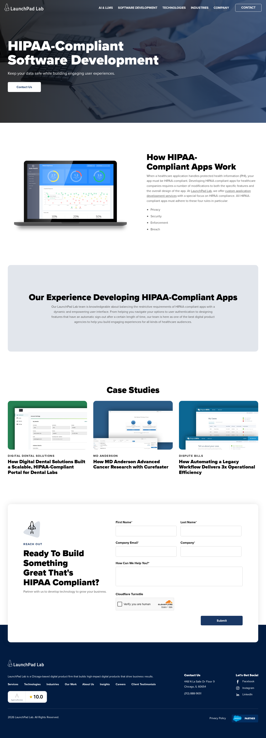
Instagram (248, 688)
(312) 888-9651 (192, 693)
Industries (200, 7)
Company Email (127, 542)
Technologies (174, 7)
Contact (248, 7)
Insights (105, 684)
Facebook (248, 681)
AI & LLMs (106, 7)
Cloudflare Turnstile (129, 594)
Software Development (137, 7)
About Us (88, 684)
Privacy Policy (218, 718)
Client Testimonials (143, 684)
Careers (121, 684)
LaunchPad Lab (201, 191)
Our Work (71, 684)
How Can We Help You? (133, 563)
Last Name (189, 522)
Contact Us (24, 87)
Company (221, 7)
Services (13, 684)
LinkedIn (247, 694)
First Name (124, 522)
